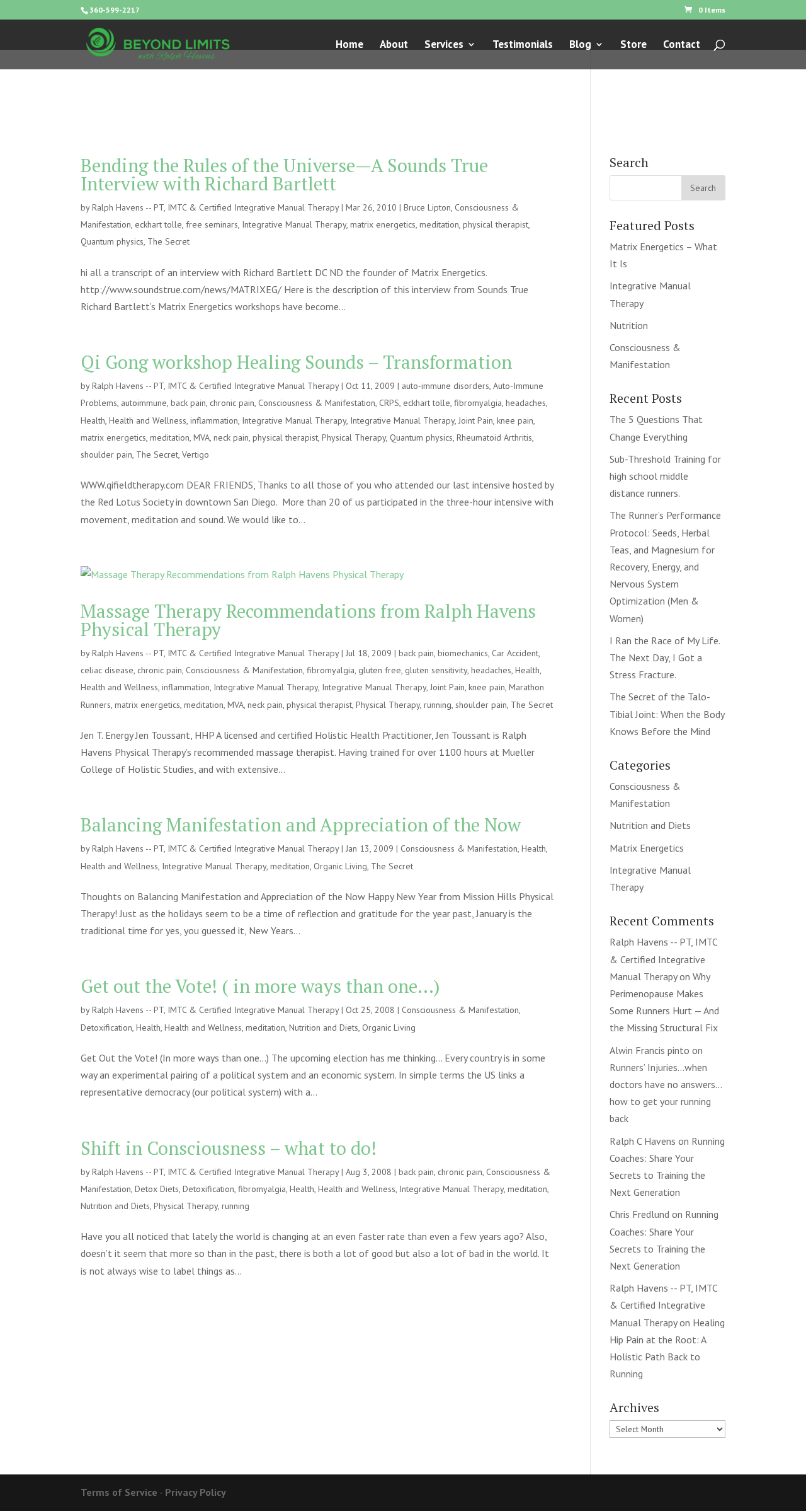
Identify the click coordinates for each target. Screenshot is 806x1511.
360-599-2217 (114, 9)
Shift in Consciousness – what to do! (229, 1148)
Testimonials (522, 45)
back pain (188, 402)
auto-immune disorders (445, 385)
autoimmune (144, 402)
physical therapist (495, 224)
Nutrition (629, 325)
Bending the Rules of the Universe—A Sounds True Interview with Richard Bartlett (284, 174)
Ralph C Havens (643, 1141)
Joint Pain (475, 420)
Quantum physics (112, 241)
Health (93, 420)
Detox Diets (157, 1189)
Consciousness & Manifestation (316, 402)
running (437, 704)
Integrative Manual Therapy (294, 224)
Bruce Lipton (427, 207)
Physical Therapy (354, 437)
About (394, 45)
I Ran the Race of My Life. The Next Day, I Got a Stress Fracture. (665, 657)
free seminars (212, 224)
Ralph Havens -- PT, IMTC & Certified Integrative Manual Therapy (215, 207)
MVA (201, 437)
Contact (681, 45)
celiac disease (107, 670)
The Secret (168, 241)
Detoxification (106, 1027)
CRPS (389, 402)
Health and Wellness (147, 420)
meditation (439, 224)
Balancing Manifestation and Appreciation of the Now (301, 825)
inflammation (214, 420)
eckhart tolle (158, 224)
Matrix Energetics (647, 848)
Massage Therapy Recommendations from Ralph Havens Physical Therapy (308, 620)
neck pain (231, 437)
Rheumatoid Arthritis (494, 437)
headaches (526, 402)
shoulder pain (106, 454)
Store (633, 45)
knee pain (515, 420)
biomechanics (463, 653)
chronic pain (232, 402)
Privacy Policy (195, 1492)
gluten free (379, 670)
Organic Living (340, 866)
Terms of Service (119, 1492)
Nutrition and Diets (323, 1027)
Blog (580, 45)
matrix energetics (383, 224)
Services (443, 45)
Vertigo (195, 454)
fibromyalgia (478, 402)
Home (349, 45)
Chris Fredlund (639, 1214)
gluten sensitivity (436, 670)
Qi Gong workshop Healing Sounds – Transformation (296, 362)
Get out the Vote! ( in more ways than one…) (260, 986)
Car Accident (515, 653)
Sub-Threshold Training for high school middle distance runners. (665, 476)
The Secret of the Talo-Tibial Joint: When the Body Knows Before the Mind (667, 713)
